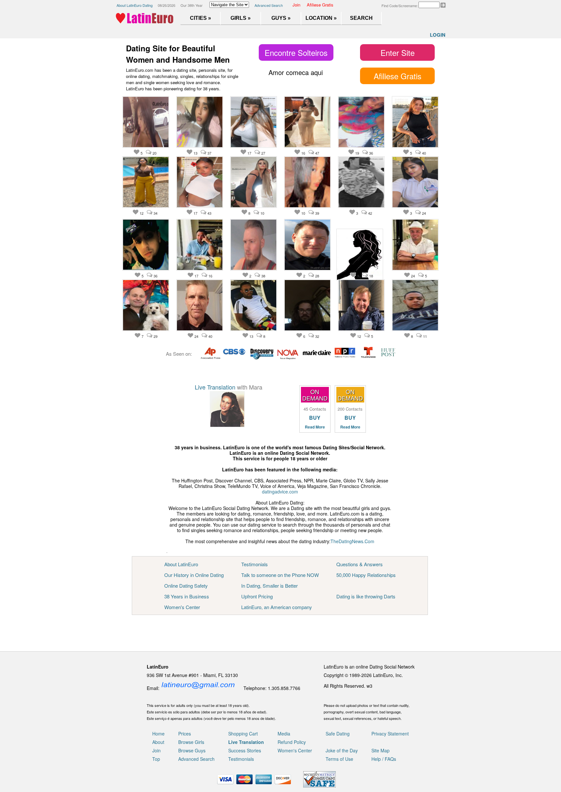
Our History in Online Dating (194, 574)
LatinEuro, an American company (276, 607)
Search (361, 18)
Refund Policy (292, 742)
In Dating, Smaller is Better (269, 585)
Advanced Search (269, 5)
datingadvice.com (280, 491)
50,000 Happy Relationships (366, 574)
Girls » (241, 18)
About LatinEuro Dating (135, 5)
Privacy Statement (390, 733)
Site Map (380, 750)
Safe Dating (338, 733)
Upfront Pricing (257, 596)
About (158, 742)
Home (158, 733)
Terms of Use (339, 759)
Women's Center (182, 607)
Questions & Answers (359, 564)
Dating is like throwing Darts (365, 596)
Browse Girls (191, 742)
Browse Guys (192, 750)
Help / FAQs (383, 759)
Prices (184, 733)
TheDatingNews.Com (352, 541)
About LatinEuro (181, 564)
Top (156, 759)
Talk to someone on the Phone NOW (280, 574)
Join (296, 5)
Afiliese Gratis (320, 5)
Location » (321, 18)
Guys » (281, 18)
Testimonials (254, 564)
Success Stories (244, 750)
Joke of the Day (342, 750)
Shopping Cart (243, 733)
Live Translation (215, 387)
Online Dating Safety (186, 585)
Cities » (200, 18)
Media (284, 733)
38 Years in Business (186, 596)
